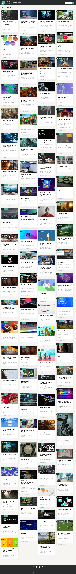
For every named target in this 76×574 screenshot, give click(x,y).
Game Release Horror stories (64, 509)
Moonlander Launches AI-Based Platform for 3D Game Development (27, 100)
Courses (19, 2)
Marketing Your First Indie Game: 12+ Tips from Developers (8, 550)
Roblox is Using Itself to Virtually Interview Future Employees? (27, 73)
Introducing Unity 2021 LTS (45, 432)
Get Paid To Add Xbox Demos (27, 262)
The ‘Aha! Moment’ (44, 219)
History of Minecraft (26, 127)
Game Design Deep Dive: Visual (28, 335)
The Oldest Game (25, 459)
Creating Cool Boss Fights (45, 476)
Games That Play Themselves (27, 241)
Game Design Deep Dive (45, 338)
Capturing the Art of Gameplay (64, 438)
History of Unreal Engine (8, 266)
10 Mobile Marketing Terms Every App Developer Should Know (46, 194)
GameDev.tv (47, 570)
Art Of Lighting (43, 521)
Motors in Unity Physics (63, 145)
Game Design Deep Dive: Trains (46, 315)
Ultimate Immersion (7, 197)
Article (5, 11)
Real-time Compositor (63, 309)
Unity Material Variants (8, 335)
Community (15, 2)
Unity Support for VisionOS (45, 93)
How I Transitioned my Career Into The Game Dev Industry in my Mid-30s (46, 167)
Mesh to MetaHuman (26, 357)
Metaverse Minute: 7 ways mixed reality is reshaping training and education (9, 309)
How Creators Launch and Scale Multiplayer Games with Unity (46, 70)
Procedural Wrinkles (62, 166)
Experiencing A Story (62, 213)
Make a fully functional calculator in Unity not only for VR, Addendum (10, 23)
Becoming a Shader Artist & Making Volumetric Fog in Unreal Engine (9, 503)
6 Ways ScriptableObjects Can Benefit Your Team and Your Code (9, 147)
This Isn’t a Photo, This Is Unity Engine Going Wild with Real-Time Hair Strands (28, 482)
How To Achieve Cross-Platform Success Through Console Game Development (27, 218)
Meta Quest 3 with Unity (8, 120)
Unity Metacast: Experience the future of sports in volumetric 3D (64, 535)
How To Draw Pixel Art (26, 198)
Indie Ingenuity (43, 293)
